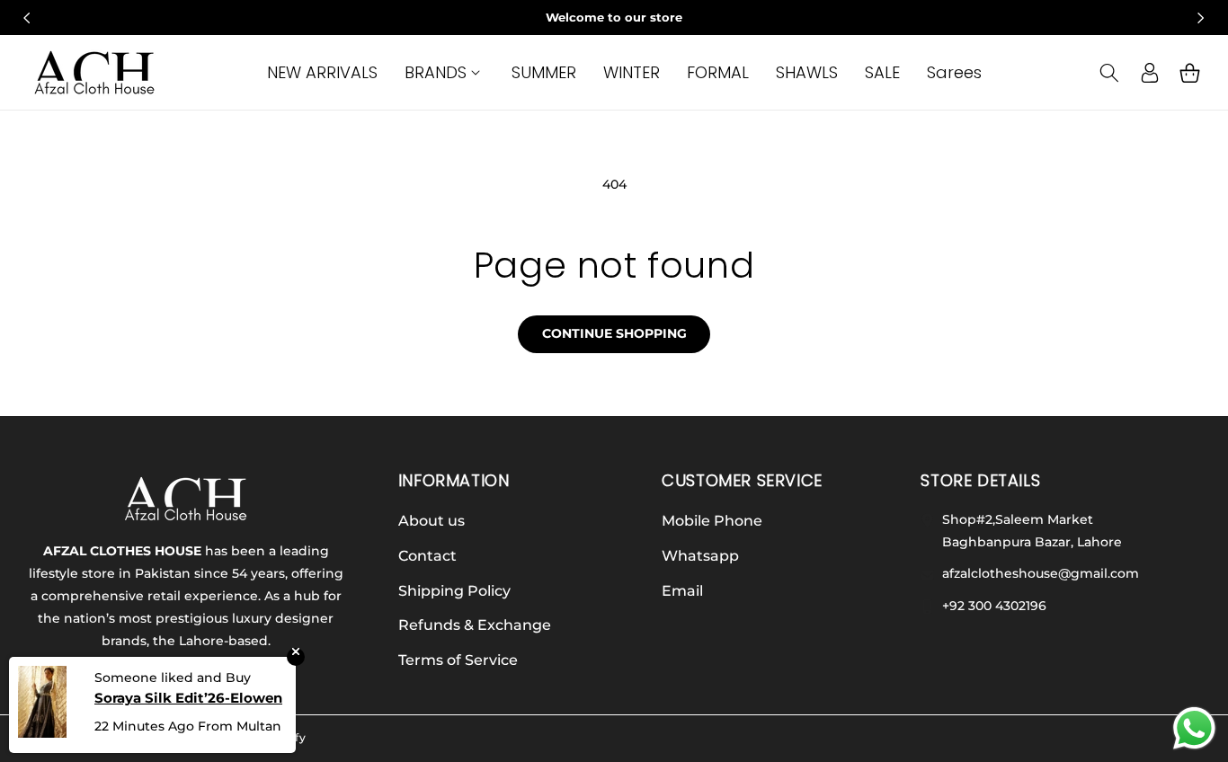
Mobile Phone (712, 520)
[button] (444, 72)
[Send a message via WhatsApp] (1194, 728)
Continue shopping (614, 333)
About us (431, 520)
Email (682, 590)
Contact (427, 555)
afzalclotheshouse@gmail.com (1039, 573)
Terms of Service (458, 660)
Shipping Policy (454, 590)
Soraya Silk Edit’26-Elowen (188, 697)
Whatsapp (700, 555)
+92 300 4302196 (992, 606)
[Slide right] (1201, 18)
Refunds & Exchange (474, 625)
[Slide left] (27, 18)
